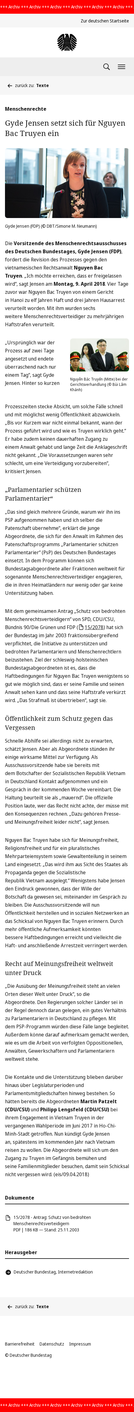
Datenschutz (52, 1344)
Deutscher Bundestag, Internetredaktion (53, 1272)
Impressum (80, 1344)
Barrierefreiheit (20, 1344)
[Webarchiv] (67, 42)
